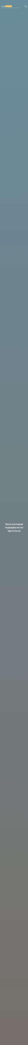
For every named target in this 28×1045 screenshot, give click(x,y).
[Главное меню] (25, 6)
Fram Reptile (6, 6)
